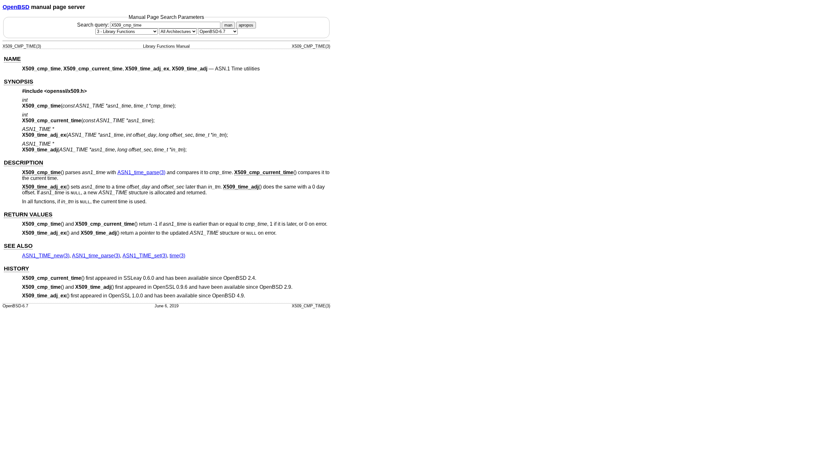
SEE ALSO (18, 246)
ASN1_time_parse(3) (141, 172)
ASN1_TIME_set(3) (145, 255)
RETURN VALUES (28, 214)
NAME (12, 59)
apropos (246, 25)
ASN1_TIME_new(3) (45, 255)
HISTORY (16, 268)
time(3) (177, 255)
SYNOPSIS (18, 81)
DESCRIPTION (23, 162)
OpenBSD (16, 7)
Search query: (93, 25)
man (228, 25)
